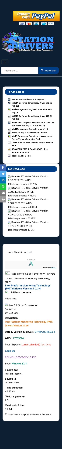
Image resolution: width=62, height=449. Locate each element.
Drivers (51, 274)
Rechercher (50, 70)
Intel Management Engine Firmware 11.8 (30, 129)
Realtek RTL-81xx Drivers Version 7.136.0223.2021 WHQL (28, 178)
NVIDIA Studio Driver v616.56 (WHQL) (29, 99)
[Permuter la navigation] (4, 62)
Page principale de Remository (27, 274)
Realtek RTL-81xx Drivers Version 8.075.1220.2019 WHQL (28, 224)
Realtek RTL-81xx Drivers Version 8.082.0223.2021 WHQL (28, 201)
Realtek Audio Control (22, 156)
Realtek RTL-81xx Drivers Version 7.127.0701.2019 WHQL (28, 212)
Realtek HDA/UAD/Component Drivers (29, 133)
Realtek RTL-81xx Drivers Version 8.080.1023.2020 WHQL (28, 189)
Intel (10, 278)
